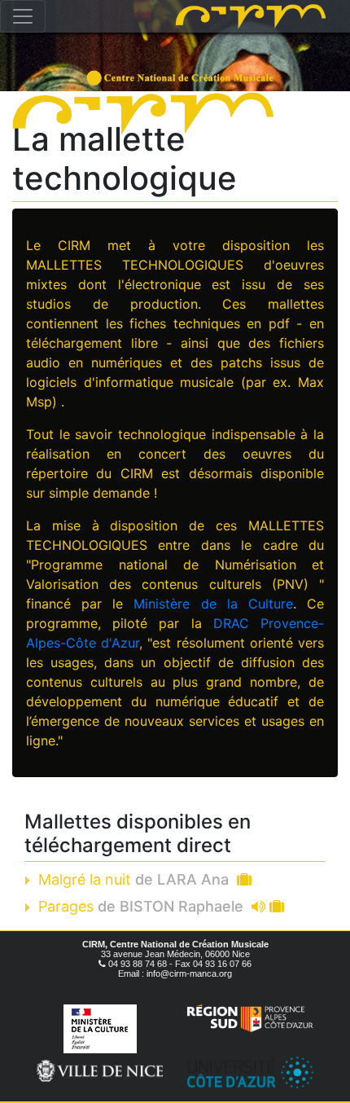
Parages (140, 906)
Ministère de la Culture (212, 603)
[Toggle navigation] (23, 16)
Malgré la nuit (133, 879)
